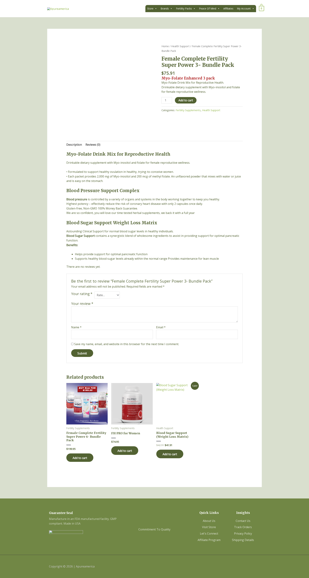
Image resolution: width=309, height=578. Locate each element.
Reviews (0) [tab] (92, 145)
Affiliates (228, 8)
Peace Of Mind (207, 8)
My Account (244, 8)
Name (76, 327)
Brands (165, 8)
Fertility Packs (184, 8)
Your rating (81, 294)
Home (165, 46)
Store (150, 8)
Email (161, 327)
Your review (82, 303)
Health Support (180, 46)
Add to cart (185, 100)
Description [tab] (74, 145)
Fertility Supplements (188, 110)
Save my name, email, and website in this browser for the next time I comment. (126, 344)
